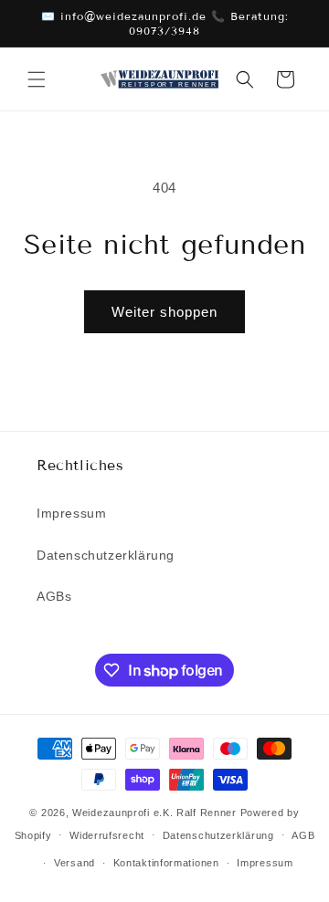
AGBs (54, 596)
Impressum (71, 513)
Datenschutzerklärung (106, 555)
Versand (74, 862)
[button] (36, 79)
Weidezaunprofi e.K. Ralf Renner (154, 812)
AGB (303, 835)
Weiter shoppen (164, 312)
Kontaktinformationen (166, 862)
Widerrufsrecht (106, 835)
